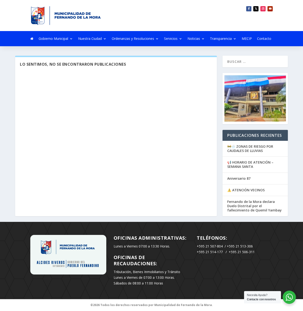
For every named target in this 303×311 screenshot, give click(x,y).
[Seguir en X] (255, 8)
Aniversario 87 (238, 178)
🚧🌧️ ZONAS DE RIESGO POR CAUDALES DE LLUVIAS (250, 148)
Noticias (193, 39)
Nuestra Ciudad (90, 39)
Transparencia (221, 39)
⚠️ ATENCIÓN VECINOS (246, 190)
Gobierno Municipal (53, 39)
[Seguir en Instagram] (263, 8)
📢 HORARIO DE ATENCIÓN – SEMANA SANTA (250, 164)
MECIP (247, 39)
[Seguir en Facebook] (248, 8)
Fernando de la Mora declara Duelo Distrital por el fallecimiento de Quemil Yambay (254, 205)
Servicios (171, 39)
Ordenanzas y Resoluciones (133, 39)
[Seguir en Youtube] (270, 8)
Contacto (264, 39)
